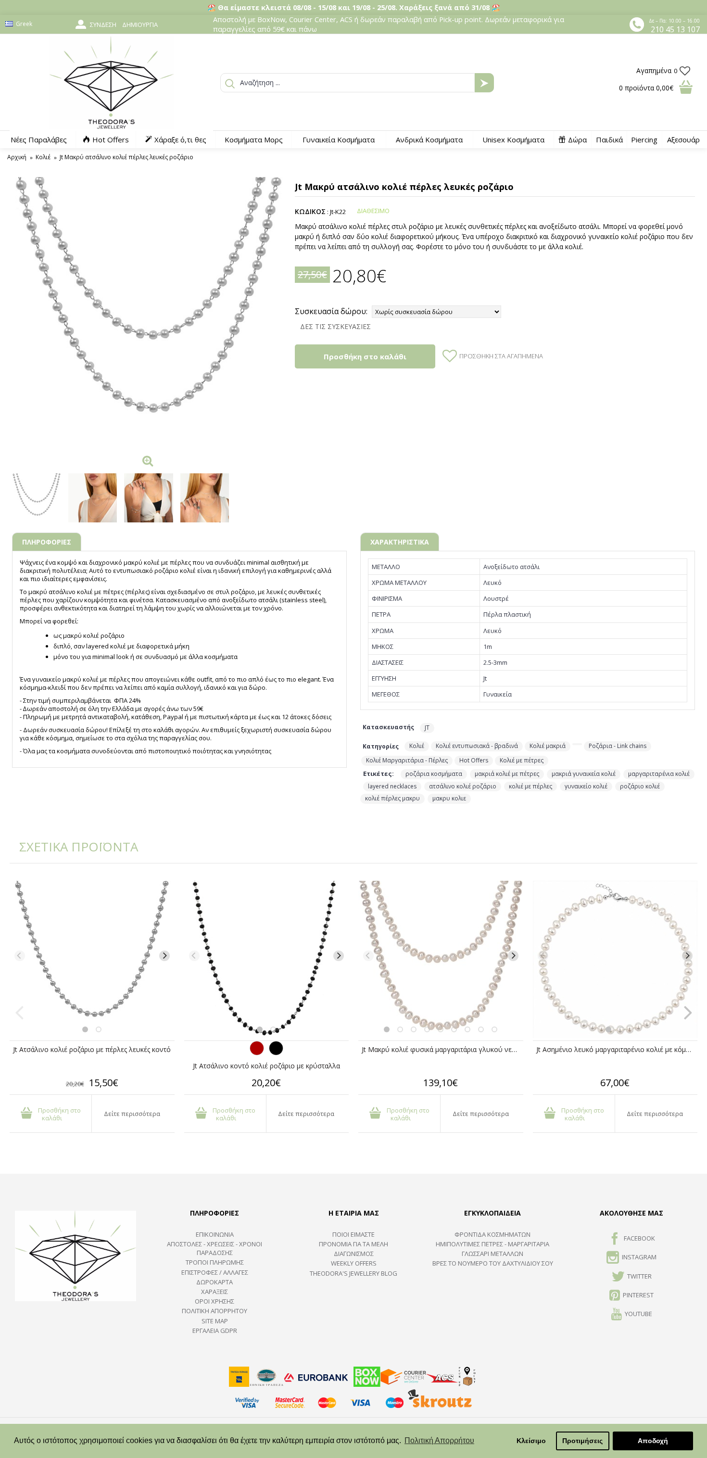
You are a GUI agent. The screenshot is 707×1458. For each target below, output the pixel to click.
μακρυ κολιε (449, 798)
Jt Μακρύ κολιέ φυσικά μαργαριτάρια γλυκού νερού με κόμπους (442, 1049)
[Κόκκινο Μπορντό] (256, 1053)
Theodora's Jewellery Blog (353, 1273)
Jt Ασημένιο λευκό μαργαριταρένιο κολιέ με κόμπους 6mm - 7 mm (617, 1049)
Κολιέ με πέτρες (521, 760)
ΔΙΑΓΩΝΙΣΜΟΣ (354, 1253)
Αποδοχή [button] (653, 1441)
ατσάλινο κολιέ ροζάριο (462, 786)
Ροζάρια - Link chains (617, 746)
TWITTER (639, 1276)
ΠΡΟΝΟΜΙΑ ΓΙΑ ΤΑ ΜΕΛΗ (353, 1244)
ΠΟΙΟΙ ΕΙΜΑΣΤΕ (353, 1234)
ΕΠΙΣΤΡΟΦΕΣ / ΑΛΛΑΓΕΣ (214, 1272)
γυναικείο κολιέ (586, 786)
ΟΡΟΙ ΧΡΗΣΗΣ (214, 1301)
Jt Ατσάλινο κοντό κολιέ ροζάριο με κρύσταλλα (266, 1065)
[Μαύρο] (276, 1053)
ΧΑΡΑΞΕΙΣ (214, 1291)
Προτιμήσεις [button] (582, 1441)
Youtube (638, 1314)
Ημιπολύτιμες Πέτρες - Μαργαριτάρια (492, 1244)
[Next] (164, 956)
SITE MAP (215, 1321)
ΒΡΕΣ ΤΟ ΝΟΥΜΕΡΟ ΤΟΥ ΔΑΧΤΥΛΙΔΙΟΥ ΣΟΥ (492, 1263)
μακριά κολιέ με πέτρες (507, 774)
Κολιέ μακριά (548, 746)
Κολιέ (416, 746)
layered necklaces (392, 786)
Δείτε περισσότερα (132, 1113)
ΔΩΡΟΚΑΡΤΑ (214, 1282)
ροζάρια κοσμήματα (433, 774)
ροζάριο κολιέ (640, 786)
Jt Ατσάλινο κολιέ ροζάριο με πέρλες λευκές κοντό (92, 1049)
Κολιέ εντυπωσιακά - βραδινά (477, 746)
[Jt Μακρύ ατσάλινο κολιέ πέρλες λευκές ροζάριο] (148, 313)
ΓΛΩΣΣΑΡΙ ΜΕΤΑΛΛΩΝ (492, 1253)
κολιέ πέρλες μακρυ (392, 798)
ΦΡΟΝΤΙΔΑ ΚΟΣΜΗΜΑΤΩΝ (492, 1234)
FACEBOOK (639, 1238)
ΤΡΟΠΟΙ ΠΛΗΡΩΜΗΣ (215, 1262)
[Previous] (19, 956)
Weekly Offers (354, 1263)
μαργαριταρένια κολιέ (659, 774)
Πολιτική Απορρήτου (214, 1310)
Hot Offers (473, 760)
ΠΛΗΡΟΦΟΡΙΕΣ (46, 541)
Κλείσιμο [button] (531, 1441)
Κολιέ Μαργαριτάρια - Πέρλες (407, 760)
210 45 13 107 (675, 29)
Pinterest (638, 1295)
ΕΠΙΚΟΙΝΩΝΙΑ (215, 1234)
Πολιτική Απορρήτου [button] (439, 1440)
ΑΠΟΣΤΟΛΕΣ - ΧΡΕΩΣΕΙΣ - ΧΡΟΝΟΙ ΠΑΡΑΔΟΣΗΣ (214, 1248)
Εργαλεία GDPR (214, 1330)
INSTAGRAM (639, 1257)
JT (427, 727)
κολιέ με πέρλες (530, 786)
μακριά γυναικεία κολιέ (584, 774)
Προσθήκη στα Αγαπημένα (501, 356)
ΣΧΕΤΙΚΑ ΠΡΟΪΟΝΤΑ (72, 846)
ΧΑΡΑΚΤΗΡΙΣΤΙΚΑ (399, 541)
